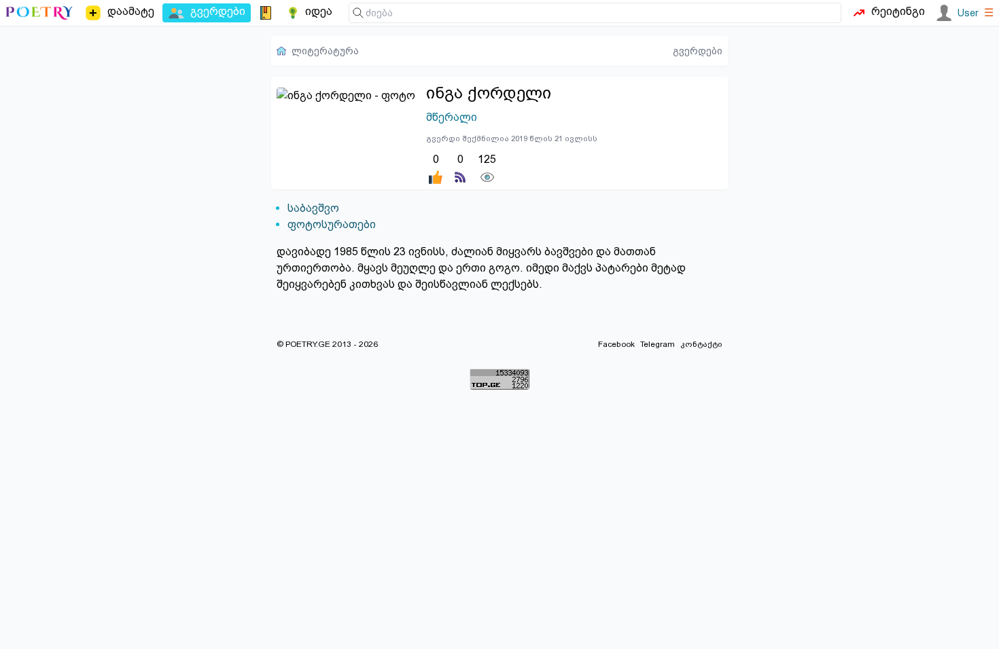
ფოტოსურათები (331, 224)
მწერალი (451, 117)
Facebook (616, 344)
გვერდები (697, 50)
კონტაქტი (701, 344)
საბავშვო (313, 208)
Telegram (657, 344)
